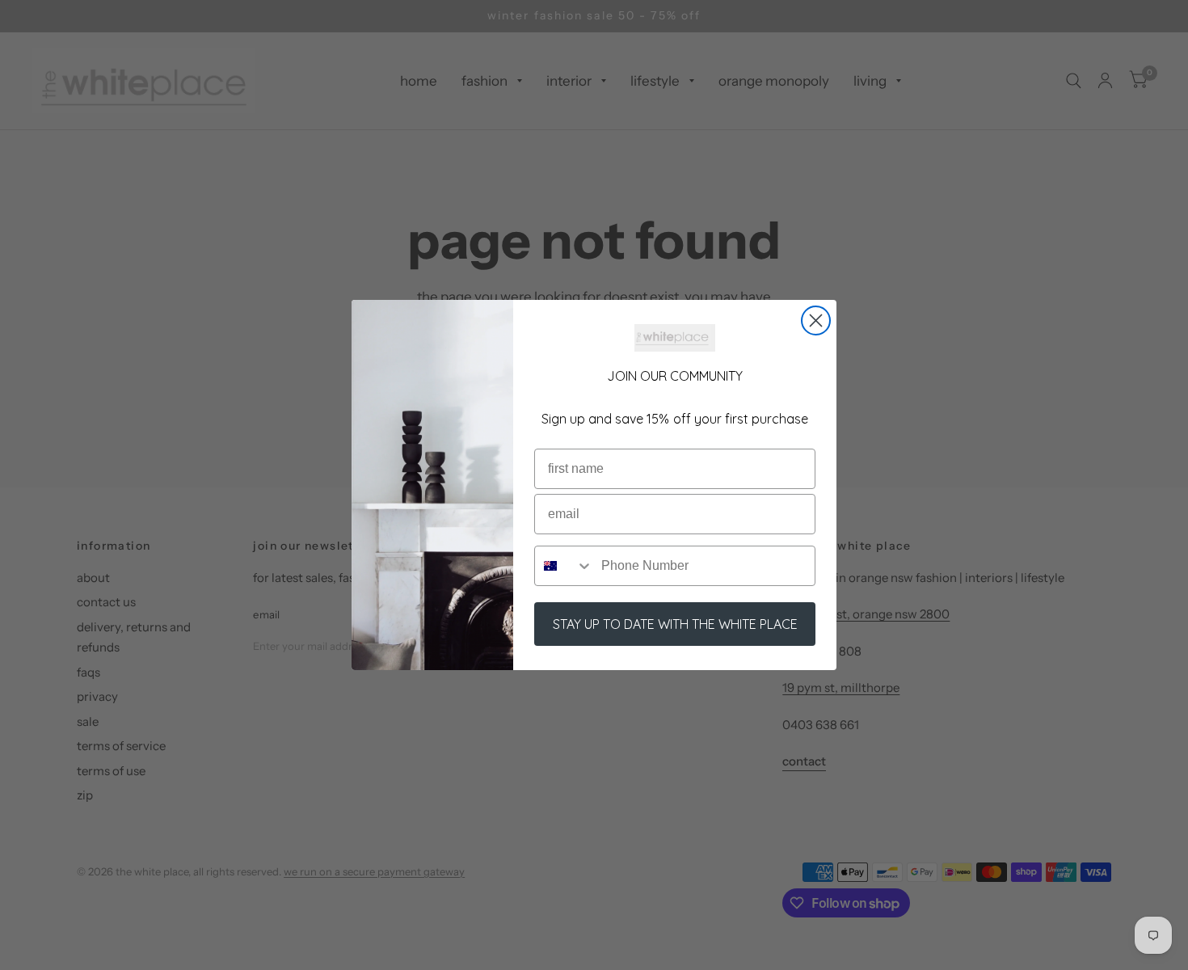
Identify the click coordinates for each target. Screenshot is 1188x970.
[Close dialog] (816, 320)
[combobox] (564, 565)
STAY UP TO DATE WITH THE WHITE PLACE (675, 624)
